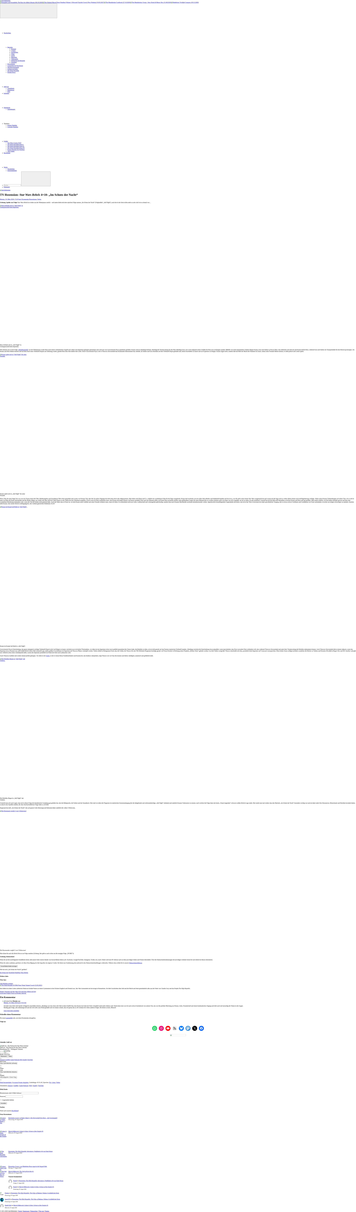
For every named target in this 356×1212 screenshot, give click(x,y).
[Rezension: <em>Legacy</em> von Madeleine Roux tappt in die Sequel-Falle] (3, 1168)
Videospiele (14, 59)
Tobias (58, 1082)
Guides (6, 141)
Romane (13, 49)
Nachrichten (7, 33)
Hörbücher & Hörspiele (18, 60)
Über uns (41, 1211)
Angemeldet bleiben (8, 1100)
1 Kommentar (25, 199)
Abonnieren (4, 1056)
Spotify (25, 1060)
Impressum (26, 1211)
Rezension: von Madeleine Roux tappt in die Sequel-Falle (27, 1166)
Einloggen (7, 187)
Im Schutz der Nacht (6, 972)
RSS (8, 91)
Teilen (10, 1056)
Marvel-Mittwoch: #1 (21, 1171)
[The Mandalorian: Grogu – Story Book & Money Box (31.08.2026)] (150, 2)
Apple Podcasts (15, 1060)
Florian (7, 1193)
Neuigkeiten (11, 169)
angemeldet (9, 1018)
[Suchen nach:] (12, 185)
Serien (13, 55)
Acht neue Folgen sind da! (13, 993)
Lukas (53, 1082)
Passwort (2, 1096)
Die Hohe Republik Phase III (15, 148)
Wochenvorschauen (13, 67)
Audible (7, 1060)
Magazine (14, 57)
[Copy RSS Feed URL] (0, 1065)
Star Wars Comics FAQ (14, 143)
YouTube (30, 1060)
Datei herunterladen (5, 1082)
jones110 (7, 1199)
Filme (12, 54)
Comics (13, 50)
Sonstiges (14, 62)
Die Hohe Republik (13, 70)
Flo (50, 1082)
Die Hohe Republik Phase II (15, 146)
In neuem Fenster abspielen (20, 1082)
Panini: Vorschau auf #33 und (18, 991)
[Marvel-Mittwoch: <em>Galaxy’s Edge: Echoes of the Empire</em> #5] (3, 1141)
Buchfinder (7, 153)
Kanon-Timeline (12, 125)
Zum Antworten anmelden (11, 1011)
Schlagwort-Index (12, 69)
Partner (47, 1211)
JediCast (6, 86)
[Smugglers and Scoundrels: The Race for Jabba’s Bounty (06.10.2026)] (21, 2)
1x (5, 1052)
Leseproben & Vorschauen (15, 65)
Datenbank (7, 107)
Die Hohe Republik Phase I (15, 144)
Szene (48, 656)
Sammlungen (11, 109)
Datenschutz (34, 1211)
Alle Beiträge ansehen (6, 983)
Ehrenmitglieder (12, 170)
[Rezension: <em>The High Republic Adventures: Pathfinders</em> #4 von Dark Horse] (3, 1158)
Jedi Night (15, 972)
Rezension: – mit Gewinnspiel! (32, 1118)
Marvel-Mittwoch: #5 (25, 1131)
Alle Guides (10, 151)
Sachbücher (14, 52)
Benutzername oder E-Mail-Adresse (10, 1093)
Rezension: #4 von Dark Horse (30, 1151)
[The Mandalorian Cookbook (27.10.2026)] (117, 2)
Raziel (15, 1181)
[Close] (0, 1058)
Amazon (2, 1060)
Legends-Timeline (12, 127)
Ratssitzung (10, 90)
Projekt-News (11, 72)
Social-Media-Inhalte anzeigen (9, 966)
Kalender (6, 93)
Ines (19, 199)
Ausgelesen (10, 88)
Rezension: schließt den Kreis (35, 1193)
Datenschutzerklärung (135, 963)
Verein (6, 167)
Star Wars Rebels (23, 972)
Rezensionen (11, 64)
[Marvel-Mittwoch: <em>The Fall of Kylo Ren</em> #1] (3, 1178)
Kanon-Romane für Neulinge (16, 149)
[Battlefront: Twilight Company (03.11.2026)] (185, 2)
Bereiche (10, 47)
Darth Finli (8, 1205)
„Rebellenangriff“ (23, 350)
